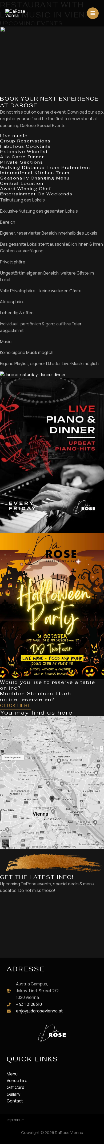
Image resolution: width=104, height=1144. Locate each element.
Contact (15, 1101)
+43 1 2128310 (29, 1004)
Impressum (16, 1119)
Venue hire (17, 1080)
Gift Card (15, 1087)
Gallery (13, 1094)
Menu (12, 1074)
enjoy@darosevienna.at (39, 1011)
